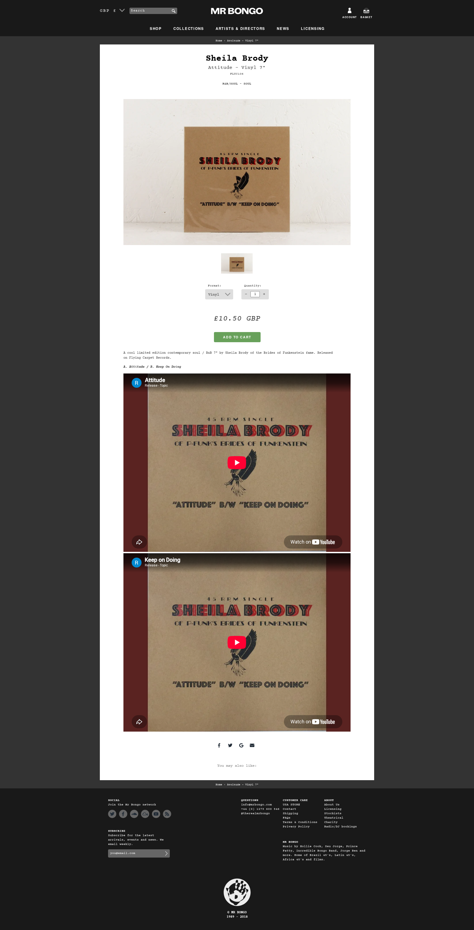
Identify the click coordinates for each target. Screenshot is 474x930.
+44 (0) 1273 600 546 (260, 809)
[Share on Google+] (241, 745)
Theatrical (333, 818)
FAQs (286, 818)
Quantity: (252, 286)
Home (219, 41)
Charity (331, 822)
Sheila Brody (237, 58)
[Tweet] (230, 745)
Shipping (290, 813)
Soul (247, 84)
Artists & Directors (240, 28)
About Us (332, 805)
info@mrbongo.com (256, 805)
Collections (188, 28)
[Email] (252, 745)
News (283, 28)
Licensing (313, 28)
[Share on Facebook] (219, 745)
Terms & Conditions (300, 822)
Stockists (333, 813)
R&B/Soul (230, 84)
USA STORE (291, 805)
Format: (214, 286)
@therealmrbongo (255, 813)
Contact (289, 809)
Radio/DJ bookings (340, 827)
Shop (156, 28)
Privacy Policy (296, 827)
